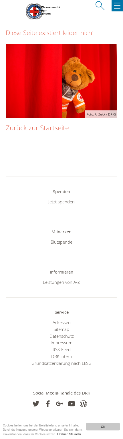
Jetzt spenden (61, 202)
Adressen (62, 322)
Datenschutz (61, 336)
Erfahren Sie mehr (69, 434)
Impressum (61, 342)
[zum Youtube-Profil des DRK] (71, 403)
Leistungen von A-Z (61, 282)
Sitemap (61, 329)
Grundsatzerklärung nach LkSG (61, 363)
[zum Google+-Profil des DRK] (59, 403)
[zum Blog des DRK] (83, 403)
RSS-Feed (62, 349)
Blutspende (61, 242)
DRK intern (61, 356)
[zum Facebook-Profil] (35, 403)
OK (103, 426)
